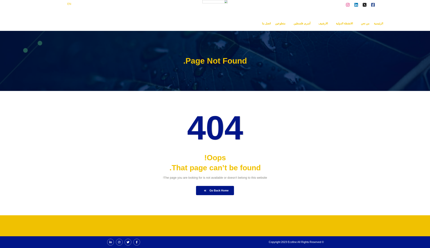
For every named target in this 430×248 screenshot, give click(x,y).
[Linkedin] (356, 4)
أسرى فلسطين (302, 23)
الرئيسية (378, 23)
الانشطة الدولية (344, 23)
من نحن (365, 23)
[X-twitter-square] (364, 4)
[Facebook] (136, 242)
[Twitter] (128, 242)
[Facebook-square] (373, 4)
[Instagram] (348, 4)
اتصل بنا (266, 23)
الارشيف (323, 23)
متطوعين (280, 23)
